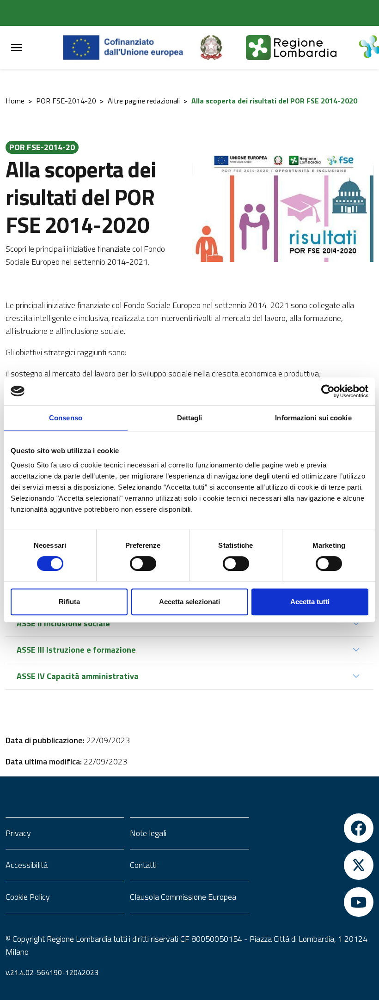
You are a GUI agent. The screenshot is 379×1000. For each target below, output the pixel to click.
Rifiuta (69, 602)
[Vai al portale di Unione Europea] (130, 47)
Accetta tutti (310, 602)
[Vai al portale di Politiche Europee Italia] (221, 47)
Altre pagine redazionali (144, 100)
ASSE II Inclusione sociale (63, 623)
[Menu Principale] (16, 48)
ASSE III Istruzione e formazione (76, 649)
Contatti (143, 865)
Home (15, 100)
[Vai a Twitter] (314, 865)
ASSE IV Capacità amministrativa (78, 676)
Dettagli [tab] (189, 418)
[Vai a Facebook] (314, 828)
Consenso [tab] (65, 418)
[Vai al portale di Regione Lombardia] (302, 47)
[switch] (143, 563)
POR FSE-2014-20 (66, 100)
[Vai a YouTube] (314, 902)
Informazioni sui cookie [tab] (313, 418)
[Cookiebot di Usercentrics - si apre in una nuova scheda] (327, 391)
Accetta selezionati (189, 602)
